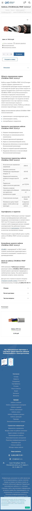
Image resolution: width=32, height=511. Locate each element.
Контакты (16, 393)
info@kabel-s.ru (17, 459)
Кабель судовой (16, 407)
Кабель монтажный (16, 409)
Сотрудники (16, 381)
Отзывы (16, 386)
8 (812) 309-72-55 (16, 455)
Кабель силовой (16, 402)
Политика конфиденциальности (16, 440)
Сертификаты (16, 384)
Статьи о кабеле (16, 445)
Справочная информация (16, 425)
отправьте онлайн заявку (9, 281)
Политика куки (16, 442)
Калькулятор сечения (10, 47)
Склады (16, 376)
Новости (16, 379)
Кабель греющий (16, 417)
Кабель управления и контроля (16, 405)
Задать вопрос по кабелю (16, 433)
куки (8, 500)
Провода (16, 419)
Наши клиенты (16, 388)
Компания (16, 374)
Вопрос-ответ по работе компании (16, 430)
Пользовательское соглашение (16, 438)
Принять (27, 507)
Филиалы (16, 395)
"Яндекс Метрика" (11, 502)
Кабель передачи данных (16, 414)
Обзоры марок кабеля (16, 447)
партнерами (15, 228)
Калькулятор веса (9, 45)
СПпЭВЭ (3, 249)
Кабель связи (16, 412)
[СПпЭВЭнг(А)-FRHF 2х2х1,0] (16, 29)
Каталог (16, 400)
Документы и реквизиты (16, 428)
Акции (16, 391)
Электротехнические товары (16, 421)
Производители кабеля (16, 435)
